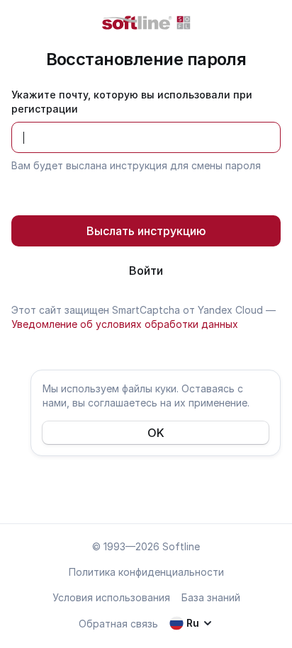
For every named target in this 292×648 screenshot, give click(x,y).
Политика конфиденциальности (146, 572)
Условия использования (111, 597)
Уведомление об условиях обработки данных (124, 324)
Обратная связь (118, 624)
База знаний (210, 597)
